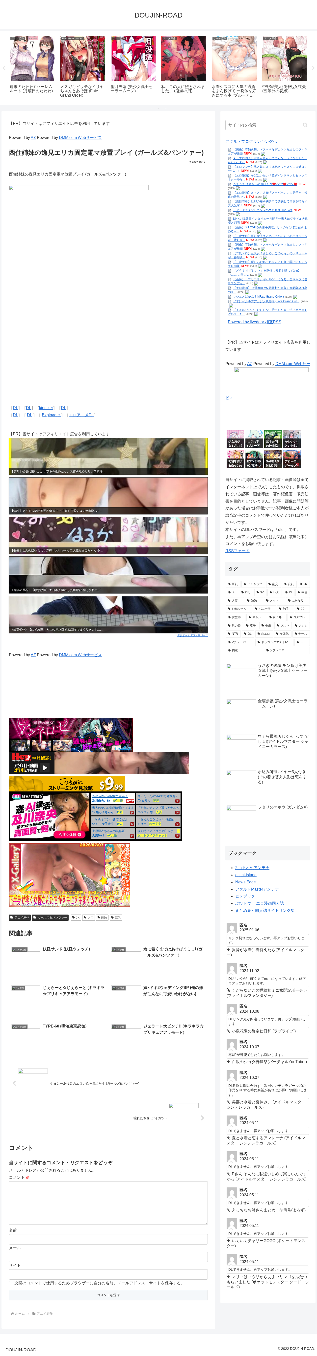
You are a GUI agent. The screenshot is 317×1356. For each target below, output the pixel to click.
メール (15, 1248)
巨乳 (118, 917)
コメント (19, 1177)
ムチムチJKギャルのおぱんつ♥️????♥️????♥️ (265, 184)
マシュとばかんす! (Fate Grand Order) (258, 296)
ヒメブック (245, 896)
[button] (305, 125)
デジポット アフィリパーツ (192, 635)
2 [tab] (158, 108)
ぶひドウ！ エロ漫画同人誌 (259, 903)
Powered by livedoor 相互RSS (254, 322)
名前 (13, 1230)
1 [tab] (151, 108)
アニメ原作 (21, 917)
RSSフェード (237, 551)
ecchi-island (246, 875)
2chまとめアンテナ (252, 868)
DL (15, 408)
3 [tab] (165, 108)
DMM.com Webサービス (80, 137)
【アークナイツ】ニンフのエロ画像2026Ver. (262, 210)
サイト (15, 1265)
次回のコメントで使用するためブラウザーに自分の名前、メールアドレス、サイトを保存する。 (99, 1283)
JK (77, 917)
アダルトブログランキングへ (251, 141)
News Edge (245, 882)
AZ (33, 137)
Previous (3, 68)
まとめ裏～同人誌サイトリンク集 (265, 910)
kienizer (46, 408)
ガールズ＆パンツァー (52, 917)
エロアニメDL (81, 415)
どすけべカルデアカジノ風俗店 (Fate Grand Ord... (266, 301)
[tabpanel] (32, 67)
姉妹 (104, 917)
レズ (90, 917)
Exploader (51, 415)
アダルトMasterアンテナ (257, 889)
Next (313, 68)
